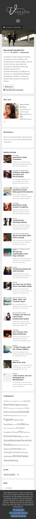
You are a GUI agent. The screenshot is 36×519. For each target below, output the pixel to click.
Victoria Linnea (24, 52)
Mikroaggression (11, 428)
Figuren (8, 419)
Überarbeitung (11, 460)
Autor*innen (20, 401)
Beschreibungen (12, 404)
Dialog (27, 408)
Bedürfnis (27, 401)
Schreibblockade (12, 440)
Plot (20, 431)
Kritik (27, 424)
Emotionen (7, 415)
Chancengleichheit (19, 408)
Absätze (6, 401)
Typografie (8, 452)
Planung (15, 432)
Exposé (14, 415)
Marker (5, 428)
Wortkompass (20, 456)
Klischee (15, 424)
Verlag (15, 452)
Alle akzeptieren (18, 510)
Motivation (20, 428)
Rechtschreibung (12, 436)
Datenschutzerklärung (18, 516)
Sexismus (16, 445)
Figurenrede (18, 420)
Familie (25, 415)
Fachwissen (20, 415)
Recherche (26, 432)
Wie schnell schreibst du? (18, 38)
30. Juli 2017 (14, 52)
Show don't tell (24, 445)
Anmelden (9, 488)
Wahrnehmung (22, 452)
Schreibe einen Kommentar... (14, 90)
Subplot (23, 449)
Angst (15, 401)
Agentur (11, 401)
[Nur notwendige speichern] (33, 504)
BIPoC (6, 408)
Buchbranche (11, 408)
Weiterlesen (9, 87)
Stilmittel (16, 449)
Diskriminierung (11, 412)
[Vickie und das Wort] (18, 16)
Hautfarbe (8, 424)
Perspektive (8, 432)
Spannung (8, 449)
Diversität (24, 411)
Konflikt (21, 424)
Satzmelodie (25, 436)
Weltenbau (8, 456)
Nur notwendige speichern (18, 513)
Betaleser (24, 405)
